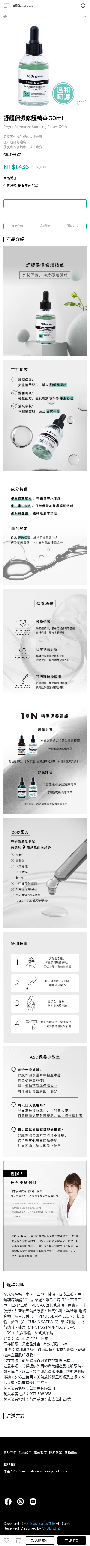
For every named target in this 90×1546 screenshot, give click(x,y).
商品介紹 (17, 226)
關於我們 (9, 1453)
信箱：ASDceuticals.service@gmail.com (35, 1471)
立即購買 (72, 1540)
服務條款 (70, 1453)
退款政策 (40, 1453)
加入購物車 (39, 1540)
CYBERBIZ (51, 1528)
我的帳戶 (25, 1453)
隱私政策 (55, 1453)
